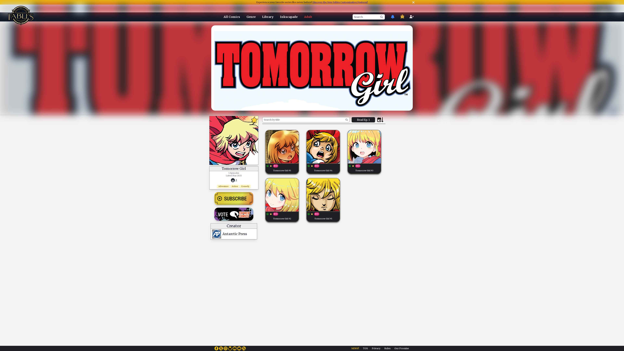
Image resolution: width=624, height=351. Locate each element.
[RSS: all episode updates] (244, 348)
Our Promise (401, 348)
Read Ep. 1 (363, 119)
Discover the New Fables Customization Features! (340, 2)
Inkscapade (289, 17)
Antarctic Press (234, 234)
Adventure (223, 186)
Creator (234, 225)
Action (235, 186)
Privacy (376, 348)
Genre (251, 17)
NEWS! (355, 348)
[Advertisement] (400, 164)
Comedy (245, 186)
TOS (365, 348)
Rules (387, 348)
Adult (308, 17)
